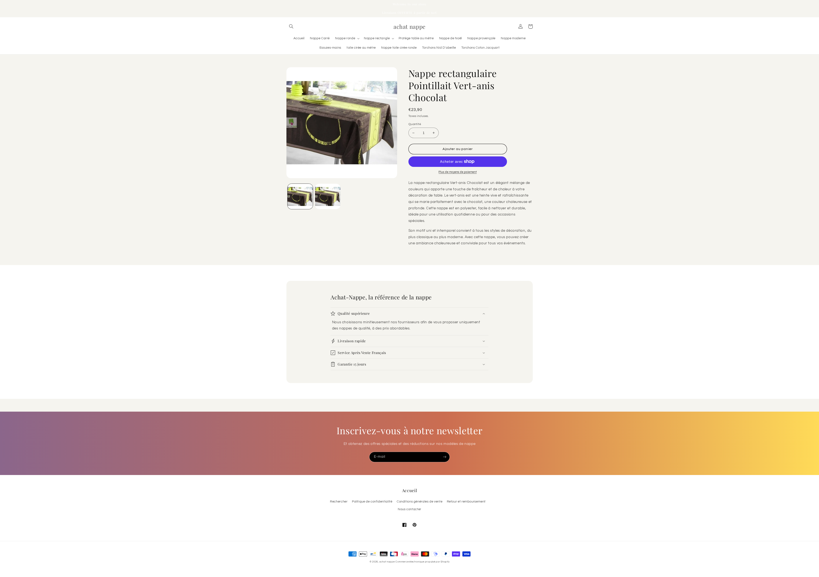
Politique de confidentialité (372, 501)
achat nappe (387, 562)
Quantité (414, 124)
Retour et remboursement (466, 501)
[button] (291, 26)
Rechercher (338, 501)
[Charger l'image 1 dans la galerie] (300, 196)
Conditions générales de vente (419, 501)
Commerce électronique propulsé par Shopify (422, 562)
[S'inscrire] (445, 457)
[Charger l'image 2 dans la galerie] (327, 196)
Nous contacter (409, 509)
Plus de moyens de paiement (458, 172)
